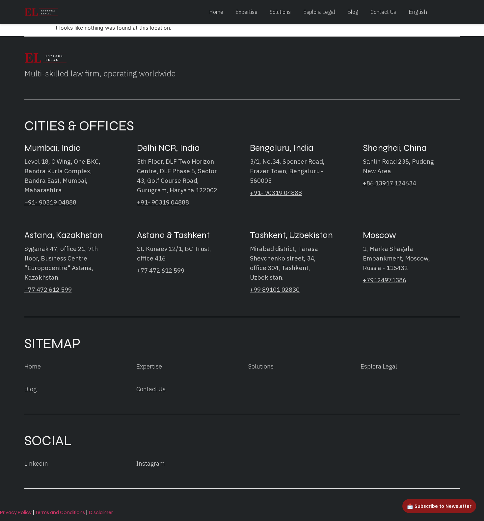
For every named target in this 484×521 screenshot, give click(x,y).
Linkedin (36, 463)
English (418, 11)
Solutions (280, 11)
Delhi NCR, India (168, 148)
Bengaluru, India (281, 148)
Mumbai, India (52, 148)
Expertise (246, 11)
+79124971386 (384, 280)
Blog (352, 11)
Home (216, 11)
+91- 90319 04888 (50, 202)
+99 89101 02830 (275, 289)
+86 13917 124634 (389, 183)
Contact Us (383, 11)
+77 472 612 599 (48, 289)
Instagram (150, 463)
